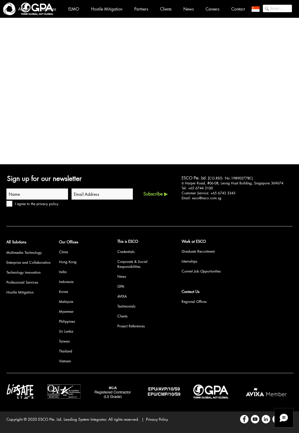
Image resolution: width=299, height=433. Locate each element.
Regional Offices (194, 301)
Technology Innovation (23, 272)
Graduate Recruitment (198, 251)
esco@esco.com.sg (206, 197)
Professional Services (22, 282)
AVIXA (122, 296)
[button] (255, 9)
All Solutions (16, 242)
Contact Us (190, 291)
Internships (189, 261)
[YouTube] (255, 419)
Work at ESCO (194, 241)
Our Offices (68, 242)
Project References (131, 326)
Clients (122, 316)
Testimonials (126, 306)
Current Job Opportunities (201, 271)
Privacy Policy (157, 419)
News (121, 276)
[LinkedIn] (266, 419)
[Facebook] (244, 419)
